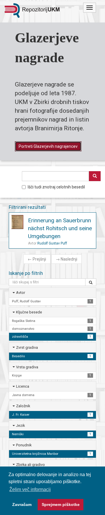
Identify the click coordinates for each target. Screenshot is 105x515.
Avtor (20, 292)
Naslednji (66, 259)
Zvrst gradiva (27, 347)
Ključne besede (29, 312)
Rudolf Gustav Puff (52, 243)
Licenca (22, 386)
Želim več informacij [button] (30, 489)
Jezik (20, 425)
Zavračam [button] (22, 504)
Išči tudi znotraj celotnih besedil (56, 187)
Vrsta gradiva (27, 367)
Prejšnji (37, 259)
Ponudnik (24, 445)
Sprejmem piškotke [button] (61, 504)
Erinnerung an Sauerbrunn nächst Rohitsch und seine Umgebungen (60, 228)
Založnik (23, 406)
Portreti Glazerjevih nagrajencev (48, 146)
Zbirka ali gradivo (30, 464)
